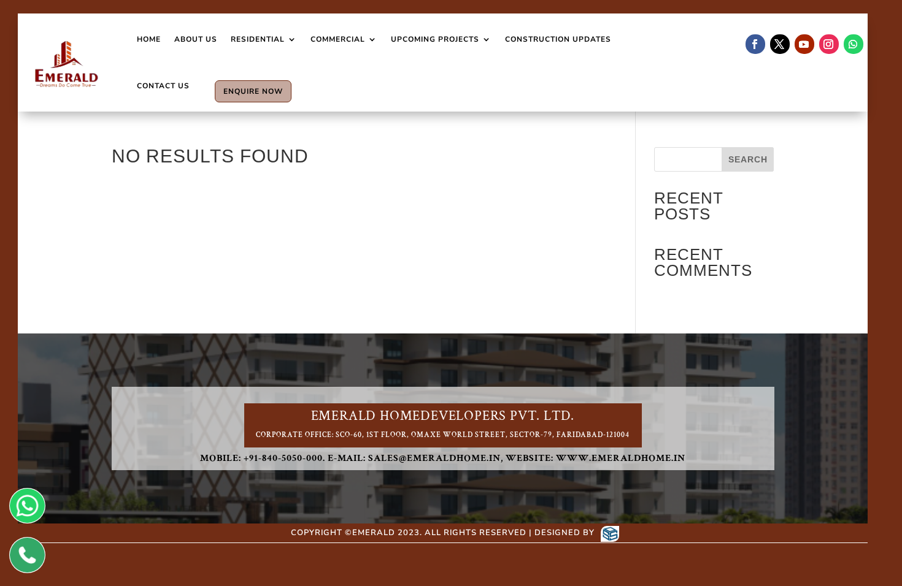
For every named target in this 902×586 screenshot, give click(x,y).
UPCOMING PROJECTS (435, 39)
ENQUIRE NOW (253, 91)
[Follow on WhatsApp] (853, 44)
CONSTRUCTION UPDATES (558, 39)
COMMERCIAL (337, 39)
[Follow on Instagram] (829, 44)
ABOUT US (195, 39)
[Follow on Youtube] (804, 44)
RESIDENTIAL (258, 39)
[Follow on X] (780, 44)
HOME (149, 39)
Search (748, 159)
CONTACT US (163, 86)
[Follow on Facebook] (755, 44)
